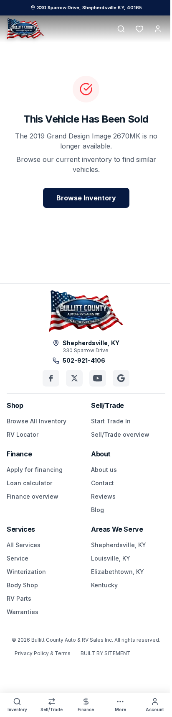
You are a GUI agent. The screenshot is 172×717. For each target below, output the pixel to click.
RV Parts (19, 598)
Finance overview (32, 496)
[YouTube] (97, 378)
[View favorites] (139, 28)
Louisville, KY (110, 558)
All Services (23, 544)
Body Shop (22, 585)
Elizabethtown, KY (117, 571)
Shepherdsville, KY (118, 544)
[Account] (157, 28)
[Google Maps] (121, 378)
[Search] (121, 28)
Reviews (103, 496)
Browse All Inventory (36, 421)
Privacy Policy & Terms (43, 653)
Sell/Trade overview (120, 434)
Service (17, 558)
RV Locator (22, 434)
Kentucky (104, 585)
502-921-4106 (84, 360)
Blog (97, 509)
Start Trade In (111, 421)
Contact (102, 483)
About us (104, 469)
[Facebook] (51, 378)
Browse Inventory (86, 198)
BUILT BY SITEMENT (106, 653)
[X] (74, 378)
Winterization (26, 571)
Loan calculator (29, 483)
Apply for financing (35, 469)
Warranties (22, 611)
